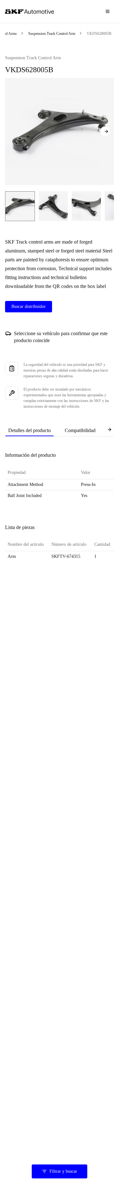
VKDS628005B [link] (99, 33)
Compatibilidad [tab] (80, 430)
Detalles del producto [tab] (29, 430)
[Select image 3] (86, 206)
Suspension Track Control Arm (51, 33)
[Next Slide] (105, 131)
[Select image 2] (53, 206)
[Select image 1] (20, 206)
